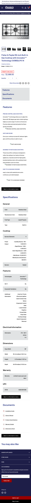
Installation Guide (9, 411)
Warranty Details (9, 424)
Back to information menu (11, 189)
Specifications (8, 94)
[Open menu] (2, 7)
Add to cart (15, 498)
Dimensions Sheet (10, 428)
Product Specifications (11, 420)
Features (6, 90)
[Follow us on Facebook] (2, 493)
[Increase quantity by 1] (16, 78)
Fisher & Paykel (5, 64)
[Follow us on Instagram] (5, 493)
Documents (7, 98)
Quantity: (3, 78)
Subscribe (7, 480)
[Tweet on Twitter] (26, 83)
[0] (28, 8)
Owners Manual (9, 415)
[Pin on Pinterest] (23, 83)
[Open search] (22, 8)
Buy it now (15, 501)
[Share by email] (29, 83)
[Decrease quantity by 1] (8, 78)
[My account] (25, 8)
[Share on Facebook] (20, 83)
